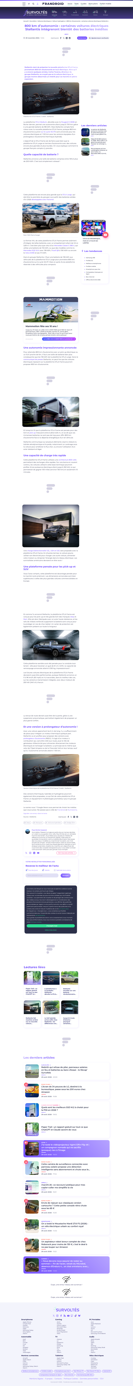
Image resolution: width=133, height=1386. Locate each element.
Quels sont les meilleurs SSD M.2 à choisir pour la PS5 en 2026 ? (65, 1108)
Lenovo (93, 1327)
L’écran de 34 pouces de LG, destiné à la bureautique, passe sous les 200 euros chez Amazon (63, 1089)
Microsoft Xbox (61, 1327)
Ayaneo (59, 1324)
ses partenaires (40, 915)
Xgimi (59, 1351)
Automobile (26, 1337)
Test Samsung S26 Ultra (85, 1375)
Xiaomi (25, 1333)
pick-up (32, 433)
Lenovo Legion (61, 1325)
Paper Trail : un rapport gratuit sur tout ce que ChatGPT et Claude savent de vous (31, 991)
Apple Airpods (95, 1339)
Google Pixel (27, 1324)
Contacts (58, 1379)
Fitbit (24, 1361)
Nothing (93, 1346)
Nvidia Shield (61, 1330)
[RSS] (64, 1315)
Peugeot (25, 1347)
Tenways (93, 1366)
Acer (92, 1322)
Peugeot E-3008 (67, 122)
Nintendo (60, 1328)
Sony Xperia (26, 1332)
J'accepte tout (52, 926)
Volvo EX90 (29, 253)
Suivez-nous (82, 38)
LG (58, 1341)
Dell (92, 1325)
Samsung (60, 1346)
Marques (39, 822)
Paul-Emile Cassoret (39, 830)
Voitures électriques (44, 21)
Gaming (58, 1320)
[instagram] (30, 853)
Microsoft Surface (96, 1332)
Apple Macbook (96, 1324)
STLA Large (67, 195)
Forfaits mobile (91, 266)
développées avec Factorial (42, 200)
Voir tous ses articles (65, 853)
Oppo (24, 1328)
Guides (83, 4)
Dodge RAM (70, 822)
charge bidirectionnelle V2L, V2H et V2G (43, 551)
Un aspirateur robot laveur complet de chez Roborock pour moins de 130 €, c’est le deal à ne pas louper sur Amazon (64, 1244)
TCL (58, 1349)
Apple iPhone (27, 1322)
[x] (26, 853)
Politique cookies (35, 922)
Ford (24, 1344)
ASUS (58, 1322)
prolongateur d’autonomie (34, 738)
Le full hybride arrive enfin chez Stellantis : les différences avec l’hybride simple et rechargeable (51, 1020)
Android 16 (106, 1371)
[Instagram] (57, 1315)
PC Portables (94, 1320)
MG (24, 1346)
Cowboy (93, 1358)
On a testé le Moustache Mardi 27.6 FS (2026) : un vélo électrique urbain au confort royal (64, 1225)
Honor (93, 1328)
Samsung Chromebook (98, 1333)
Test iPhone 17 (78, 1371)
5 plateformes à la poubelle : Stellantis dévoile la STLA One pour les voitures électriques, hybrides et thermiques (50, 991)
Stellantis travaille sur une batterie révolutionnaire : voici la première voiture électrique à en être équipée (69, 991)
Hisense (59, 1339)
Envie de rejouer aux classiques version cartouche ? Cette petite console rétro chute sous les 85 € (64, 1206)
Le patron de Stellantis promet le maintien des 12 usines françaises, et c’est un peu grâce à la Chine (99, 133)
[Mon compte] (37, 4)
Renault (25, 1349)
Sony (58, 1347)
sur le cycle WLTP (48, 132)
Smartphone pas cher (93, 269)
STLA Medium (41, 122)
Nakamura (94, 1364)
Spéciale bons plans (63, 870)
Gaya (92, 1361)
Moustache (94, 1363)
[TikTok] (75, 1315)
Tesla (24, 1351)
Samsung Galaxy (28, 1330)
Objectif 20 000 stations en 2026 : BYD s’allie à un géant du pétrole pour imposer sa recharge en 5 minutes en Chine (99, 142)
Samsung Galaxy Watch (30, 1366)
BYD (24, 1341)
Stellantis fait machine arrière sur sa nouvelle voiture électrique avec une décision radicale (32, 1020)
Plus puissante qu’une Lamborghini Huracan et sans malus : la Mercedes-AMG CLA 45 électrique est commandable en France (99, 153)
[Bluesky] (79, 1315)
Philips (59, 1344)
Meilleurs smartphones (93, 263)
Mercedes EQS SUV (31, 250)
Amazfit (25, 1358)
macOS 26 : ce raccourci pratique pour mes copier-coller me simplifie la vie (63, 1186)
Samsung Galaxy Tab (63, 1364)
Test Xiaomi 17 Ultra (93, 1371)
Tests (76, 4)
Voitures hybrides (54, 822)
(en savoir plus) (64, 909)
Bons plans (93, 4)
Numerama (72, 810)
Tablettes (59, 1356)
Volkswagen (26, 1352)
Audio (91, 1337)
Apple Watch (27, 1360)
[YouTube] (68, 1315)
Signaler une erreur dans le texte (35, 813)
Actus (70, 4)
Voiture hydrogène (58, 21)
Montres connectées (30, 1356)
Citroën (25, 1342)
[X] (53, 1315)
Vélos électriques (96, 1356)
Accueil (25, 21)
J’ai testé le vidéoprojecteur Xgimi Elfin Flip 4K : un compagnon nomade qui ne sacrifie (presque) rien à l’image (65, 1147)
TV (56, 1337)
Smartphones (27, 1320)
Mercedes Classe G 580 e (64, 246)
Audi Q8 (55, 250)
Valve (58, 1333)
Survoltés (33, 21)
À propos (48, 1379)
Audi (24, 1339)
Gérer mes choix (51, 930)
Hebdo (47, 870)
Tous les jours (33, 870)
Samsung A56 (90, 257)
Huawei (25, 1325)
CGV (102, 1379)
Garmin (25, 1363)
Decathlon (94, 1360)
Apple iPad (60, 1358)
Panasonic (60, 1342)
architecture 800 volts (67, 460)
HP (92, 1330)
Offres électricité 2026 (93, 280)
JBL (92, 1344)
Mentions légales (36, 1379)
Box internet (90, 277)
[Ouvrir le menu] (24, 3)
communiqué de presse (33, 359)
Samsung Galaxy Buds (98, 1347)
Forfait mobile (105, 4)
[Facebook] (61, 1315)
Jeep (72, 617)
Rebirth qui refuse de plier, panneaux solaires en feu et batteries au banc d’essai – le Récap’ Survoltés (64, 1070)
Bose (92, 1341)
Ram (25, 619)
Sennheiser (94, 1349)
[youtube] (38, 853)
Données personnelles (89, 1379)
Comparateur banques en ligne (50, 1375)
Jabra (92, 1342)
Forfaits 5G (89, 260)
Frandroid (61, 810)
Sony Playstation (62, 1332)
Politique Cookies (71, 1379)
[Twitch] (71, 1315)
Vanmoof (94, 1368)
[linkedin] (34, 853)
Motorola (26, 1327)
